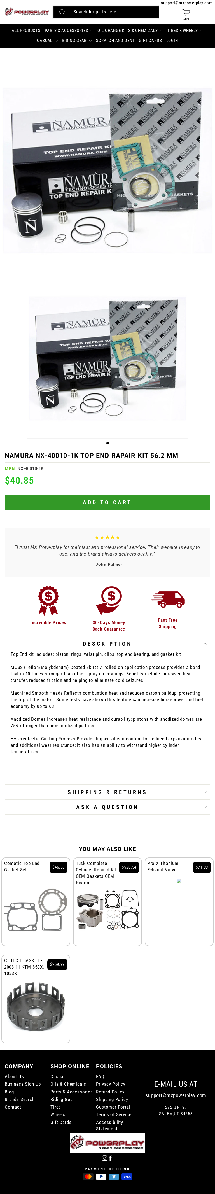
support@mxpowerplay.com (186, 2)
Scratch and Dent (115, 40)
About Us (14, 1076)
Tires (55, 1107)
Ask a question (107, 807)
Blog (9, 1092)
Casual (45, 40)
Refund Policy (110, 1092)
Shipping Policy (112, 1099)
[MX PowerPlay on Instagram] (105, 1157)
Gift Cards (150, 40)
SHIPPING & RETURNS (108, 792)
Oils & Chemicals (68, 1084)
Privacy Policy (110, 1084)
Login (172, 40)
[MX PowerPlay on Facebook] (110, 1157)
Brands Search (20, 1099)
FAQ (100, 1076)
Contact (13, 1107)
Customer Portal (113, 1107)
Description (107, 643)
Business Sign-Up (23, 1084)
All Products (26, 30)
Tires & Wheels (183, 30)
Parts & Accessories (67, 30)
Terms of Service (113, 1114)
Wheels (58, 1114)
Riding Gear (75, 40)
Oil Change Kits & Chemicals (128, 30)
